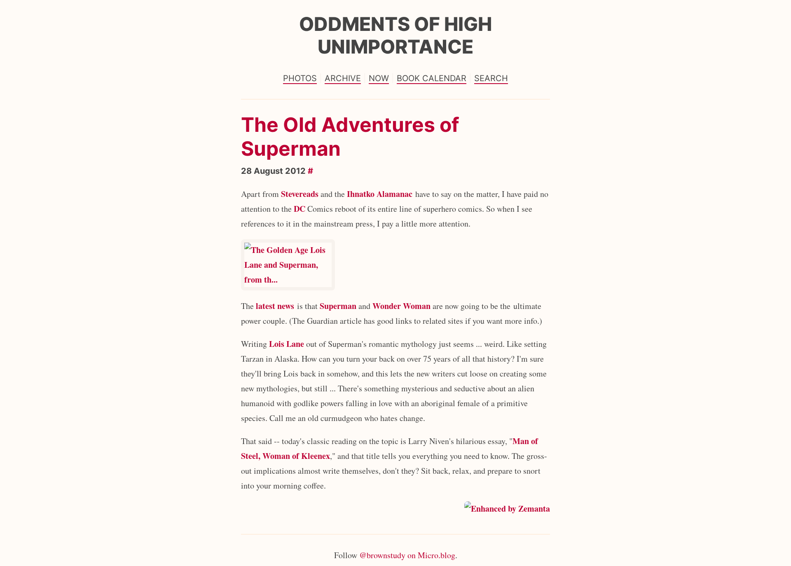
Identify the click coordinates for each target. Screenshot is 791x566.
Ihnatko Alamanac (379, 194)
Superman (338, 306)
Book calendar (431, 78)
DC (299, 209)
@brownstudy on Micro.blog (407, 555)
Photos (300, 78)
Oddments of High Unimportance (395, 35)
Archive (343, 78)
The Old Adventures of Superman (350, 136)
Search (491, 78)
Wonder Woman (401, 306)
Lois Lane (286, 344)
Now (379, 78)
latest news (275, 306)
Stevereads (299, 194)
